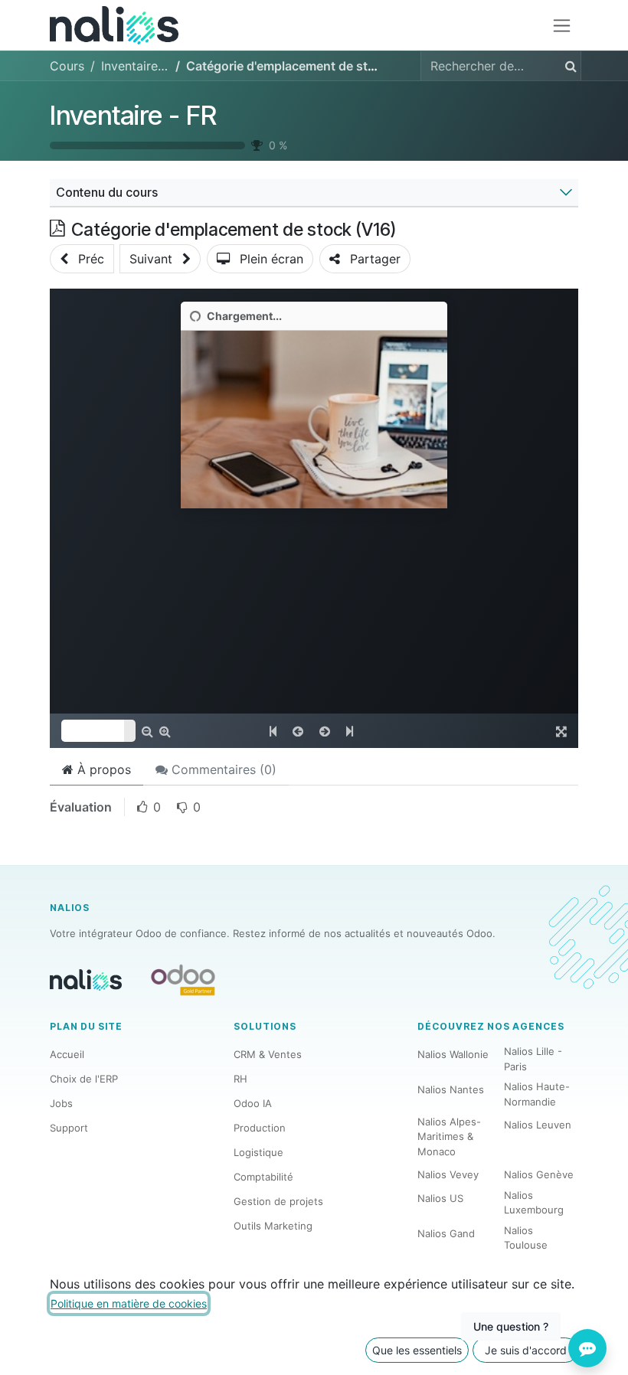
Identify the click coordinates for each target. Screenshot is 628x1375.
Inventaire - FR (133, 115)
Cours (67, 65)
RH (240, 1079)
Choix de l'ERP (84, 1079)
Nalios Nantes (450, 1089)
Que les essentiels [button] (417, 1350)
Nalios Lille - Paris (533, 1059)
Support (69, 1128)
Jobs (61, 1103)
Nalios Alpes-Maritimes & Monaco (449, 1136)
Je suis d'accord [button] (526, 1350)
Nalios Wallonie (453, 1054)
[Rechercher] (568, 65)
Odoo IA (253, 1103)
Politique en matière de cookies (129, 1303)
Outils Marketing (273, 1226)
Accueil (67, 1054)
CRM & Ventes (268, 1054)
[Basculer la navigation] (561, 25)
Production (260, 1128)
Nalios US (440, 1198)
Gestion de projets (278, 1201)
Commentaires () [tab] (222, 769)
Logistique (258, 1152)
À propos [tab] (102, 769)
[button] (82, 258)
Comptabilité (263, 1177)
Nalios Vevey (448, 1174)
